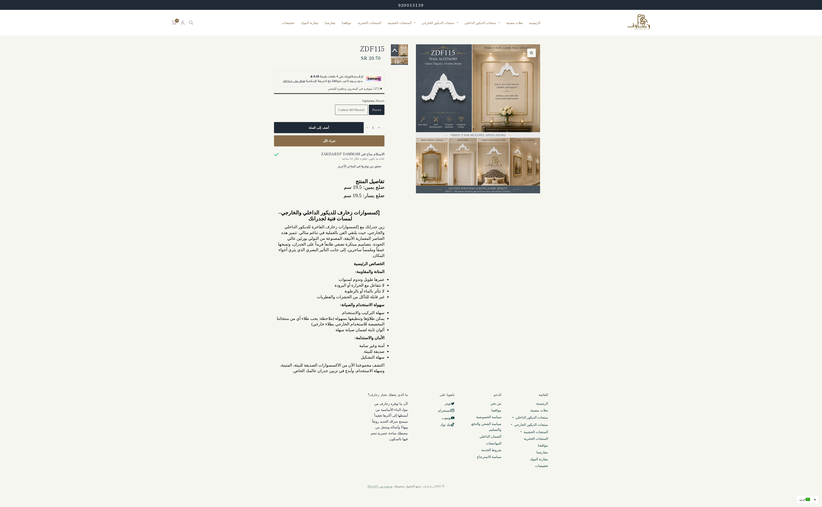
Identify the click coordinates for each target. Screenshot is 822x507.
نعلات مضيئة (514, 23)
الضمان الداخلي (490, 436)
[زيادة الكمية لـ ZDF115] (379, 127)
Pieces (376, 109)
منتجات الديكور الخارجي (438, 23)
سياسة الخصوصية (488, 416)
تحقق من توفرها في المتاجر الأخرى (359, 166)
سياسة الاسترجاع (489, 456)
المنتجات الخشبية (399, 23)
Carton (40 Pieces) (351, 109)
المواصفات (493, 443)
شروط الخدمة (491, 449)
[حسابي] (183, 23)
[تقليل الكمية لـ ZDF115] (367, 127)
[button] (808, 499)
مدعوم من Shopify (380, 486)
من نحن (495, 403)
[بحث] (191, 23)
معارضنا (330, 23)
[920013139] (411, 5)
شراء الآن (329, 141)
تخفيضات (288, 23)
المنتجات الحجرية (369, 23)
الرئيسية (534, 23)
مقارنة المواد (309, 23)
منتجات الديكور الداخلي (480, 23)
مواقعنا (346, 23)
